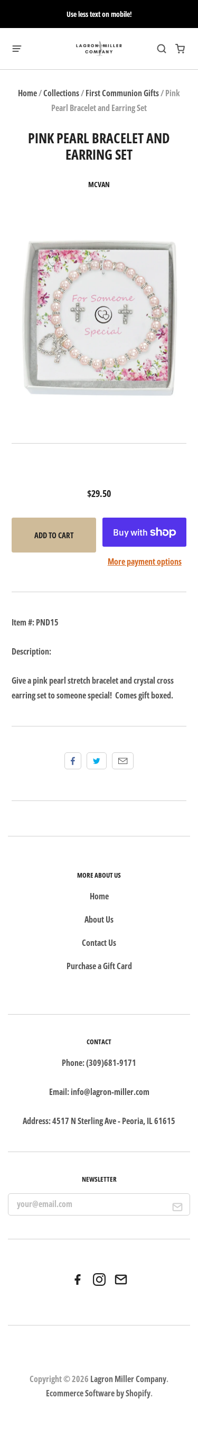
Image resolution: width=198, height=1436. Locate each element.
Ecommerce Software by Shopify (98, 1393)
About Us (99, 919)
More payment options (145, 561)
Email (123, 760)
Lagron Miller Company (128, 1379)
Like (72, 760)
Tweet (97, 760)
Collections (61, 93)
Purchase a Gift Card (99, 966)
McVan (99, 184)
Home (27, 93)
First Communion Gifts (122, 93)
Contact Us (99, 943)
